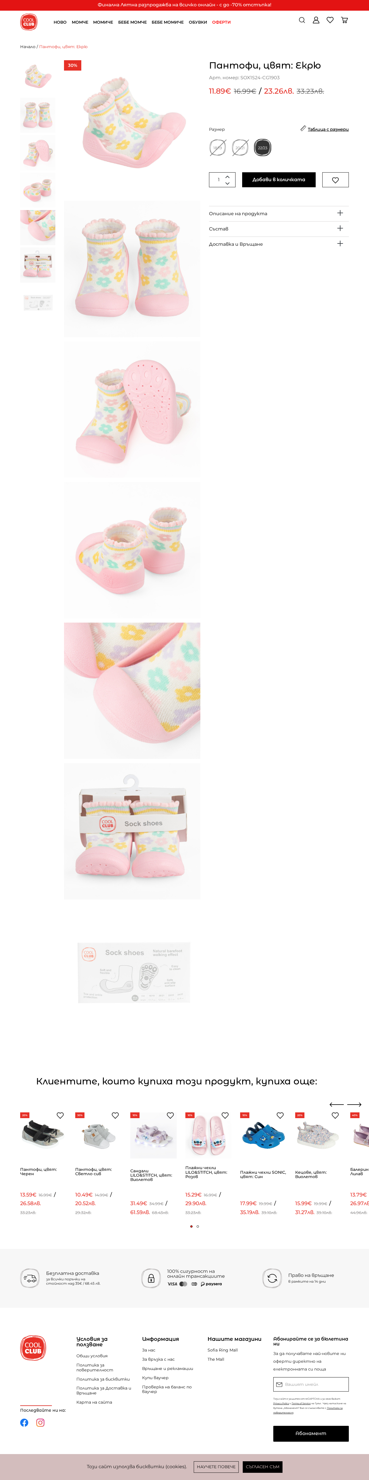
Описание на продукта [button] (238, 213)
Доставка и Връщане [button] (236, 244)
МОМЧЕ (80, 22)
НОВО (60, 22)
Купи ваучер (155, 1377)
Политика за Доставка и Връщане (103, 1391)
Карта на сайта (94, 1402)
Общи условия (92, 1355)
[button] (191, 1226)
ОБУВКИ (198, 22)
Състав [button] (218, 229)
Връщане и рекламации (167, 1368)
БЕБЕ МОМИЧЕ (168, 22)
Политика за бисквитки (103, 1379)
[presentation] (337, 1104)
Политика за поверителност (94, 1367)
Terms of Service (301, 1403)
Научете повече (216, 1466)
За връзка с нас (158, 1359)
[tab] (279, 213)
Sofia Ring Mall (223, 1350)
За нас (148, 1350)
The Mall (216, 1359)
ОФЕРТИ (221, 22)
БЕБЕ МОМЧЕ (132, 22)
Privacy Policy (281, 1403)
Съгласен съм (262, 1466)
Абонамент (310, 1433)
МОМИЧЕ (103, 22)
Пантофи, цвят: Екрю (63, 46)
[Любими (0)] (331, 22)
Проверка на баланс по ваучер (167, 1389)
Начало (27, 46)
